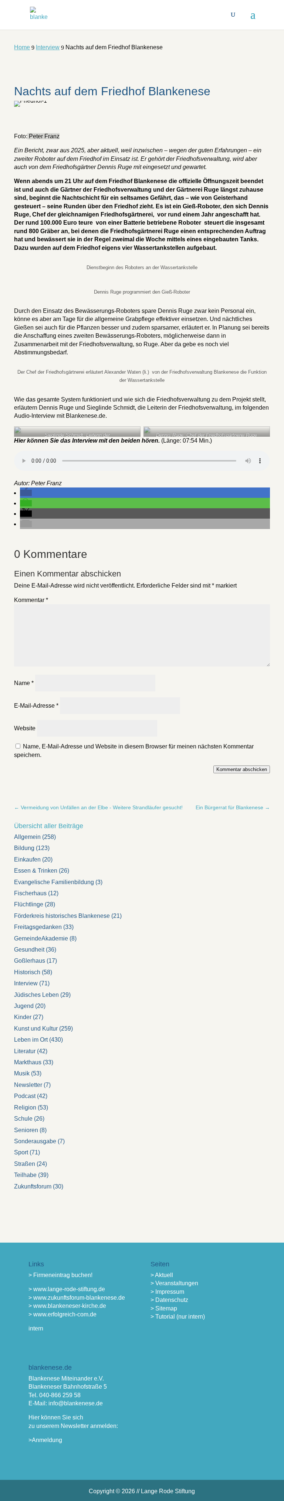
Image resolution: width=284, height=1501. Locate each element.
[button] (26, 493)
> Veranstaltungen (174, 1283)
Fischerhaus (30, 893)
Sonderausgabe (35, 1141)
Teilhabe (25, 1175)
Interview (26, 983)
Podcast (25, 1096)
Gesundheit (29, 949)
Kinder (22, 1017)
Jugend (24, 1006)
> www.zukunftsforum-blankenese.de (76, 1298)
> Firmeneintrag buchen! (60, 1275)
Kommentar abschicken (241, 769)
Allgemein (27, 837)
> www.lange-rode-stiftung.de (66, 1289)
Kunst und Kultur (36, 1028)
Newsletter (28, 1085)
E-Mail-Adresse (36, 705)
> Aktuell (162, 1275)
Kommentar (31, 600)
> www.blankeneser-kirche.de (67, 1306)
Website (25, 728)
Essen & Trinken (35, 870)
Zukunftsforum (32, 1186)
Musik (22, 1073)
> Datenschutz (169, 1300)
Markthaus (27, 1062)
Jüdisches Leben (36, 995)
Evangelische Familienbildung (54, 882)
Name (24, 683)
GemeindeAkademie (41, 938)
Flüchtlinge (28, 904)
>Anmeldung (45, 1440)
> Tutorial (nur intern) (178, 1316)
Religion (25, 1107)
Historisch (27, 972)
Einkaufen (27, 859)
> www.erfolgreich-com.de (62, 1314)
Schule (23, 1118)
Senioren (26, 1130)
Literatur (25, 1051)
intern (35, 1328)
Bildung (24, 848)
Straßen (24, 1164)
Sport (21, 1152)
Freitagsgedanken (38, 927)
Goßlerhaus (29, 961)
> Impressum (167, 1292)
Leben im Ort (31, 1040)
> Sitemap (164, 1308)
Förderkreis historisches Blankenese (62, 916)
